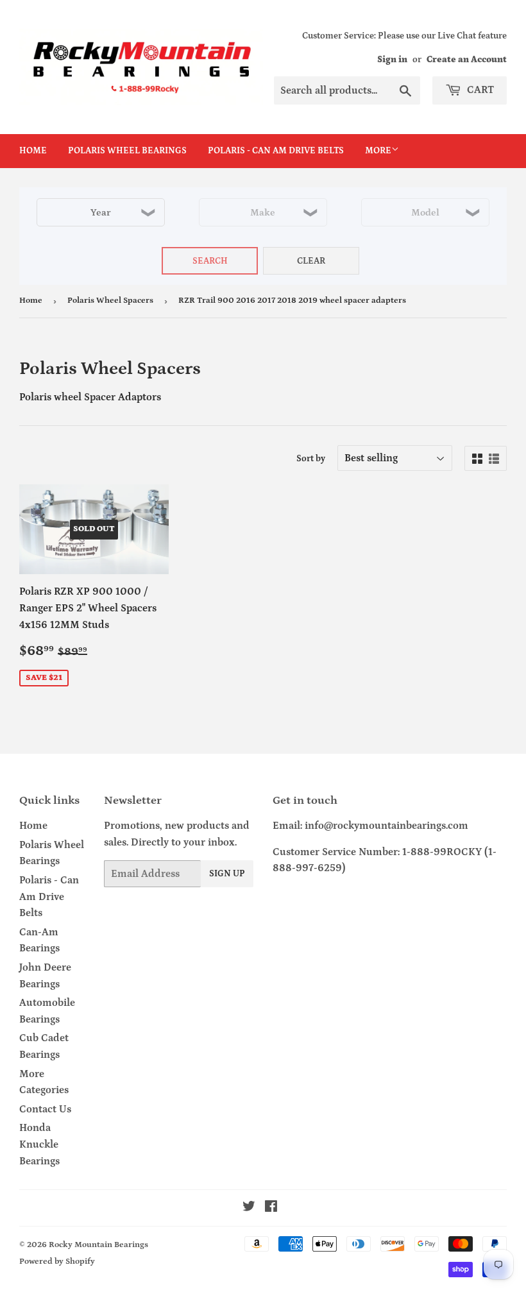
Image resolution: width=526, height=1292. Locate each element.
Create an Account (467, 60)
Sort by (310, 459)
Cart (479, 90)
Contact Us (45, 1109)
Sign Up (227, 874)
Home (33, 151)
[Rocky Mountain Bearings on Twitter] (248, 1208)
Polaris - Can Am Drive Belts (276, 151)
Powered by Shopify (57, 1261)
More (378, 151)
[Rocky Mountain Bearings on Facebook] (271, 1208)
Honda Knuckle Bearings (39, 1144)
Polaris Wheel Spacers (110, 300)
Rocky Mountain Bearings (98, 1245)
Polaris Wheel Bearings (127, 151)
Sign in (392, 60)
